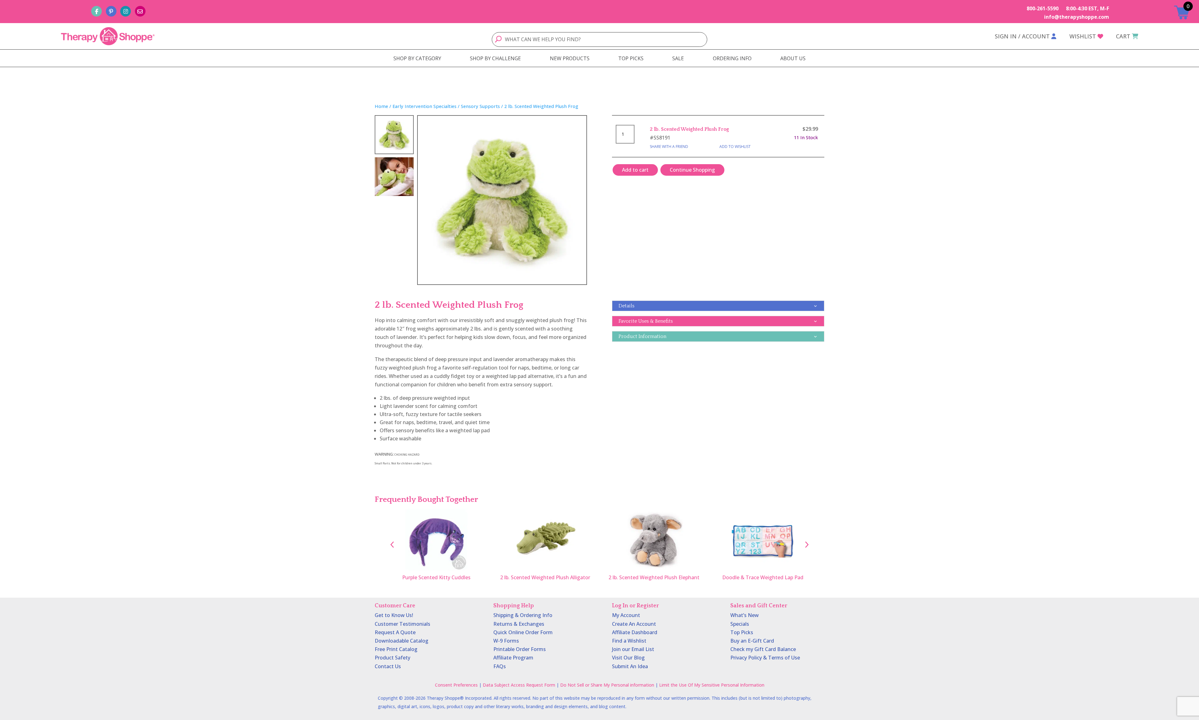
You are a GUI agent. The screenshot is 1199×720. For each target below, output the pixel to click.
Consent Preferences (456, 685)
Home (381, 106)
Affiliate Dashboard (634, 632)
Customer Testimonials (402, 623)
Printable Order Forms (519, 649)
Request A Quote (395, 632)
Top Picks (741, 632)
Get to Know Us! (394, 615)
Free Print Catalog (396, 649)
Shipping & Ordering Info (522, 615)
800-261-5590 (1042, 8)
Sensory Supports (480, 106)
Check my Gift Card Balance (763, 649)
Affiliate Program (513, 657)
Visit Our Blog (628, 657)
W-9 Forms (506, 640)
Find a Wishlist (629, 640)
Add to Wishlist (735, 146)
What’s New (744, 615)
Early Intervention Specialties (424, 106)
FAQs (499, 666)
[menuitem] (417, 58)
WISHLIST (1082, 36)
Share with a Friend (669, 146)
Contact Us (388, 666)
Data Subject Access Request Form (519, 685)
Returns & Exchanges (518, 623)
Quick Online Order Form (523, 632)
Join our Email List (633, 649)
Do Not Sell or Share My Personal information (607, 685)
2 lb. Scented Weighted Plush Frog (689, 129)
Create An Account (634, 623)
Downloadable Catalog (401, 640)
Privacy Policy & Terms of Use (765, 657)
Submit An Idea (630, 666)
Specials (739, 623)
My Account (626, 615)
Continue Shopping (692, 169)
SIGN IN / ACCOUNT (1022, 36)
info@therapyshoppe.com (1076, 16)
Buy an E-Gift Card (752, 640)
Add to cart (635, 169)
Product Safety (392, 657)
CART (1123, 36)
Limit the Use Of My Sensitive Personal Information (711, 685)
